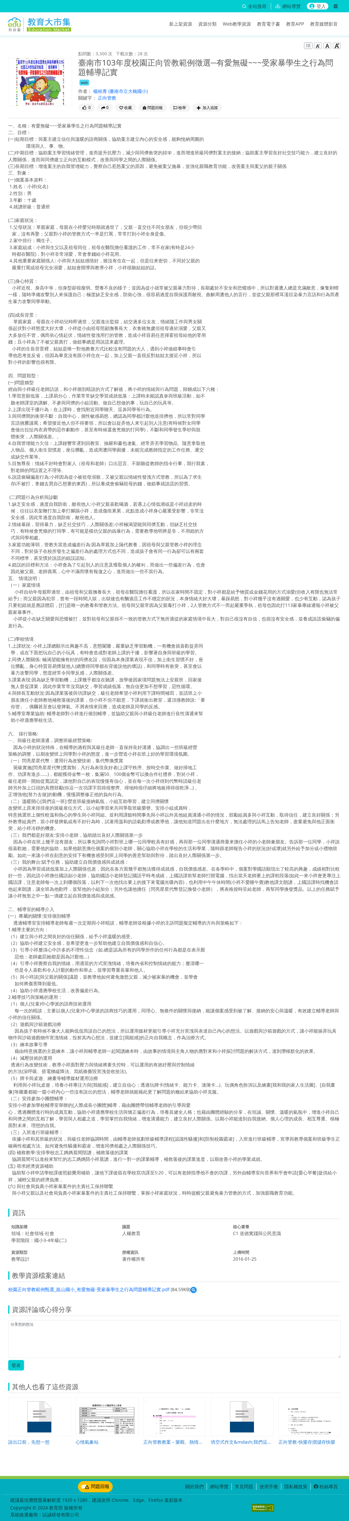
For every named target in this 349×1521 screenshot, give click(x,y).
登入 (321, 6)
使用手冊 (269, 1486)
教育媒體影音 (324, 24)
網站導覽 (219, 1486)
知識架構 (19, 1226)
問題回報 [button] (155, 107)
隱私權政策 (295, 1486)
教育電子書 (268, 24)
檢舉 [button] (182, 107)
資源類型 (19, 1252)
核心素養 (241, 1226)
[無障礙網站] (263, 1508)
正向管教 (107, 98)
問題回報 (100, 1486)
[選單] (335, 6)
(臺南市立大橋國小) (128, 91)
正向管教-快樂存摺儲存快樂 (306, 1442)
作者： (85, 91)
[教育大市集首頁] (39, 23)
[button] (125, 107)
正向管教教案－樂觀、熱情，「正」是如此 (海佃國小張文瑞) (174, 1442)
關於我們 (194, 1486)
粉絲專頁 (328, 1486)
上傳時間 (241, 1252)
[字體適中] (327, 45)
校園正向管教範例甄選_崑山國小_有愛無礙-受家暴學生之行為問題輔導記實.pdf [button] (88, 1289)
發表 (16, 1365)
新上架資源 (180, 24)
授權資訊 (130, 1252)
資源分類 (207, 24)
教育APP (295, 24)
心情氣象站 (87, 1442)
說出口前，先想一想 (29, 1442)
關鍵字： (87, 98)
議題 (126, 1226)
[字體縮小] (318, 45)
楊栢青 (100, 91)
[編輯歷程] (308, 45)
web (84, 82)
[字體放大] (337, 45)
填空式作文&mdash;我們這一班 (242, 1442)
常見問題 (244, 1486)
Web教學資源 (237, 24)
